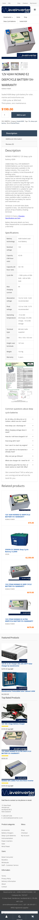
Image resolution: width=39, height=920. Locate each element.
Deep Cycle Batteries (9, 836)
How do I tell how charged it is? (16, 436)
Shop (18, 3)
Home (4, 3)
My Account (33, 3)
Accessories (6, 830)
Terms (4, 876)
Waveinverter (7, 17)
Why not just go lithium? (14, 456)
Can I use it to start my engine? (16, 445)
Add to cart (21, 115)
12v (29, 121)
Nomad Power (15, 123)
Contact (4, 887)
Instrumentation (7, 838)
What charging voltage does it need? (16, 431)
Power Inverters (7, 841)
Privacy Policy (6, 879)
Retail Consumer (7, 857)
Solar (3, 844)
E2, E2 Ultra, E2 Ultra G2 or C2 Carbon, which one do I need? (15, 420)
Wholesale (5, 862)
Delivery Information (9, 881)
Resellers (5, 860)
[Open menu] (34, 9)
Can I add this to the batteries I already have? (16, 451)
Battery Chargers (7, 833)
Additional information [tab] (14, 139)
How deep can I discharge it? (15, 426)
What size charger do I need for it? (17, 460)
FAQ (9, 3)
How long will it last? (12, 441)
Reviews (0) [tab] (10, 144)
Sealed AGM (20, 121)
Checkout (25, 3)
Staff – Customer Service (10, 865)
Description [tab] (11, 133)
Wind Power (6, 846)
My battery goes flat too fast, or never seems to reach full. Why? (16, 466)
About (4, 884)
